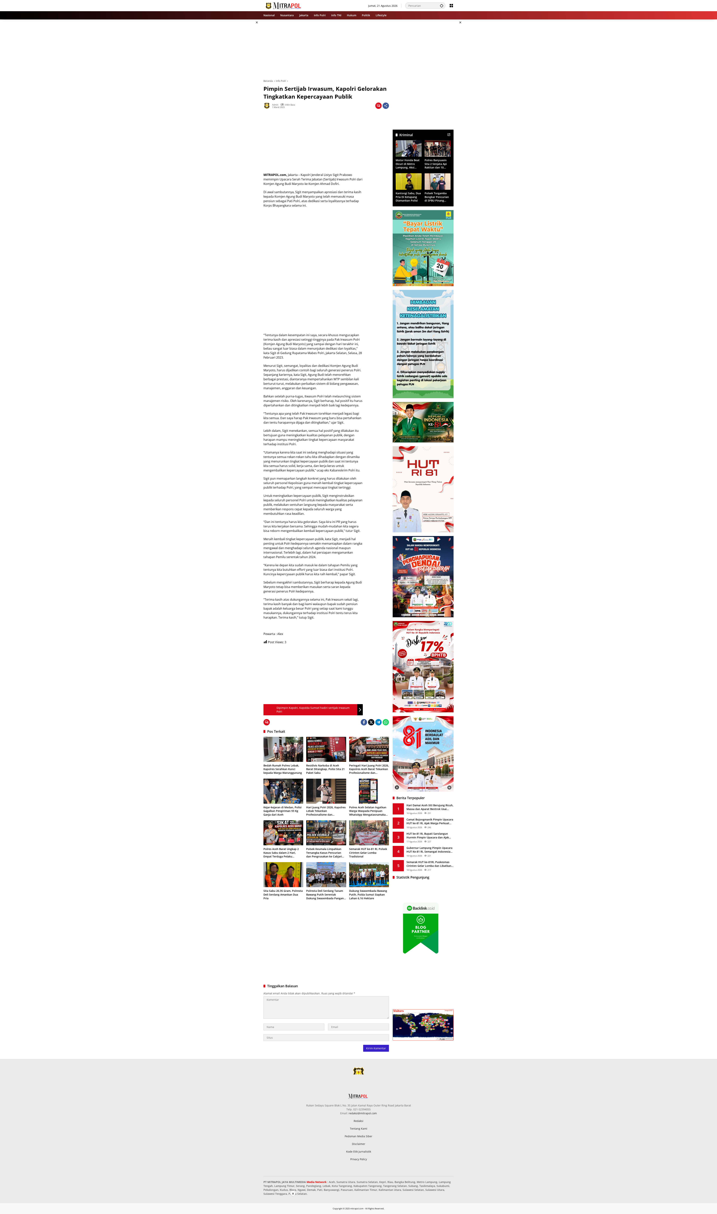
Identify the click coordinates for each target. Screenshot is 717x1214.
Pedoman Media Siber (358, 1136)
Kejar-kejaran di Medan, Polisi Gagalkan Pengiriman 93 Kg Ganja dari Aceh (282, 811)
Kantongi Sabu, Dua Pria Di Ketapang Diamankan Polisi (408, 197)
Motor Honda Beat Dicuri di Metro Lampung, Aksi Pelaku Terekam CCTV (408, 164)
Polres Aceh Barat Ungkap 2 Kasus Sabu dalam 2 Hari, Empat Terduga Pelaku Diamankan (281, 852)
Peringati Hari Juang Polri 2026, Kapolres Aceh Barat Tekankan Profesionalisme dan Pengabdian (369, 769)
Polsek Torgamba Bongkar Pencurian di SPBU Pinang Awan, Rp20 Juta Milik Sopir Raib (437, 197)
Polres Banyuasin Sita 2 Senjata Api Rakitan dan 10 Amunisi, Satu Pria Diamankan (436, 164)
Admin (275, 105)
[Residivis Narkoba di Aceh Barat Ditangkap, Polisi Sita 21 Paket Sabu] (326, 749)
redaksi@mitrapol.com (363, 1113)
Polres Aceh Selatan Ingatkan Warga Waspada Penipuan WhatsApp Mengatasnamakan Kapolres (368, 811)
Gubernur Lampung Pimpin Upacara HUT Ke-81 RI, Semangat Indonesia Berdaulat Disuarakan (429, 850)
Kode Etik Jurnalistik (358, 1151)
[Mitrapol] (283, 5)
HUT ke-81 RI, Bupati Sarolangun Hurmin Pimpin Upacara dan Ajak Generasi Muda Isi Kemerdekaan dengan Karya (427, 835)
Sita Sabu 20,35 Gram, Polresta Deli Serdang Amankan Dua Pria (283, 894)
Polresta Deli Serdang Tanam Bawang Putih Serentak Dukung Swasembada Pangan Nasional (325, 894)
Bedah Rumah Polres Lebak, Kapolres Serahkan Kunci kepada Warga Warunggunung (282, 769)
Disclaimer (358, 1144)
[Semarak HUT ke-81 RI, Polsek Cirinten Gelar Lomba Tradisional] (369, 832)
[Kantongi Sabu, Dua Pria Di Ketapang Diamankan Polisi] (409, 181)
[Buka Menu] (451, 5)
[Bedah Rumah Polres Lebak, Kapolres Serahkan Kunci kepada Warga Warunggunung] (283, 749)
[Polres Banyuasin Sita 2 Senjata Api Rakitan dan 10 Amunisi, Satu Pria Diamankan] (438, 148)
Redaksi (358, 1121)
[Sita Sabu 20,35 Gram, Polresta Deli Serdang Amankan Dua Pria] (283, 874)
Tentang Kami (358, 1128)
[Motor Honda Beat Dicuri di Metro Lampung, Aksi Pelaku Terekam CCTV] (409, 148)
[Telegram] (378, 722)
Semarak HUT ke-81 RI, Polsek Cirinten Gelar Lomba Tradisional (368, 852)
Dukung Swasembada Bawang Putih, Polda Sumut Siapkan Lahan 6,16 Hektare (368, 894)
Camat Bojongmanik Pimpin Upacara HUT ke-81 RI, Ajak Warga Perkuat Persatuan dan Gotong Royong (429, 821)
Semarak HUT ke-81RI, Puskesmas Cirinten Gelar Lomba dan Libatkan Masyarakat (428, 864)
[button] (441, 5)
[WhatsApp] (386, 722)
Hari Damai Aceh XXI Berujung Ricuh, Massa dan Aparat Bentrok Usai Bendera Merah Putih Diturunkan (429, 807)
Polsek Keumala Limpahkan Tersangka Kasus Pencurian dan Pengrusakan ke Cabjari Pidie (324, 852)
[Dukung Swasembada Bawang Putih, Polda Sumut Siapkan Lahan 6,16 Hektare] (369, 874)
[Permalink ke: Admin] (267, 105)
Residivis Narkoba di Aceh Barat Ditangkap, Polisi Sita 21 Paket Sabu (325, 769)
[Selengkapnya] (449, 134)
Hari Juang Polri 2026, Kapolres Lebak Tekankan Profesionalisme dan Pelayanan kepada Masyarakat (326, 811)
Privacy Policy (358, 1159)
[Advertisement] (245, 75)
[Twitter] (371, 722)
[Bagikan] (386, 106)
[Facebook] (364, 722)
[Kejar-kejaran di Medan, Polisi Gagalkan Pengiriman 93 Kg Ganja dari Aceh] (283, 791)
